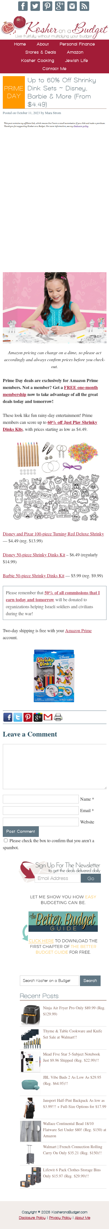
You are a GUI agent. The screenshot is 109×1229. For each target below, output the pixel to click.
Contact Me (54, 68)
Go (90, 878)
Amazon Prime (78, 630)
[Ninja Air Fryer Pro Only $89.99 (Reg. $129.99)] (31, 1015)
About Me (82, 1218)
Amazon (75, 52)
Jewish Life (76, 60)
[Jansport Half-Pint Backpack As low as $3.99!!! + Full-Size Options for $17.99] (31, 1108)
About (43, 44)
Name (85, 799)
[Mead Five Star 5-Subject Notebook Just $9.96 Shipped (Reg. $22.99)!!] (31, 1062)
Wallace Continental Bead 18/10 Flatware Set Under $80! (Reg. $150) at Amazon (74, 1129)
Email (85, 810)
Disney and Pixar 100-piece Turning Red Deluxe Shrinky (53, 534)
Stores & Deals (40, 52)
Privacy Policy (60, 1218)
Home (20, 44)
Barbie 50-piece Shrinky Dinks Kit (33, 575)
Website (87, 822)
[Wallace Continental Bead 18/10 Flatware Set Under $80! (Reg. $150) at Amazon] (31, 1131)
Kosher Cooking (37, 60)
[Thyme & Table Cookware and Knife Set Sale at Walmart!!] (31, 1038)
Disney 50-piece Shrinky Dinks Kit (34, 554)
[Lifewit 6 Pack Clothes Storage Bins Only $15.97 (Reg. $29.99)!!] (31, 1177)
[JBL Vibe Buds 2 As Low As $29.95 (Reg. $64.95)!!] (31, 1085)
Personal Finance (77, 44)
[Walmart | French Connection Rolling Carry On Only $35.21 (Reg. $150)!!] (31, 1154)
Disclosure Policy (32, 1218)
